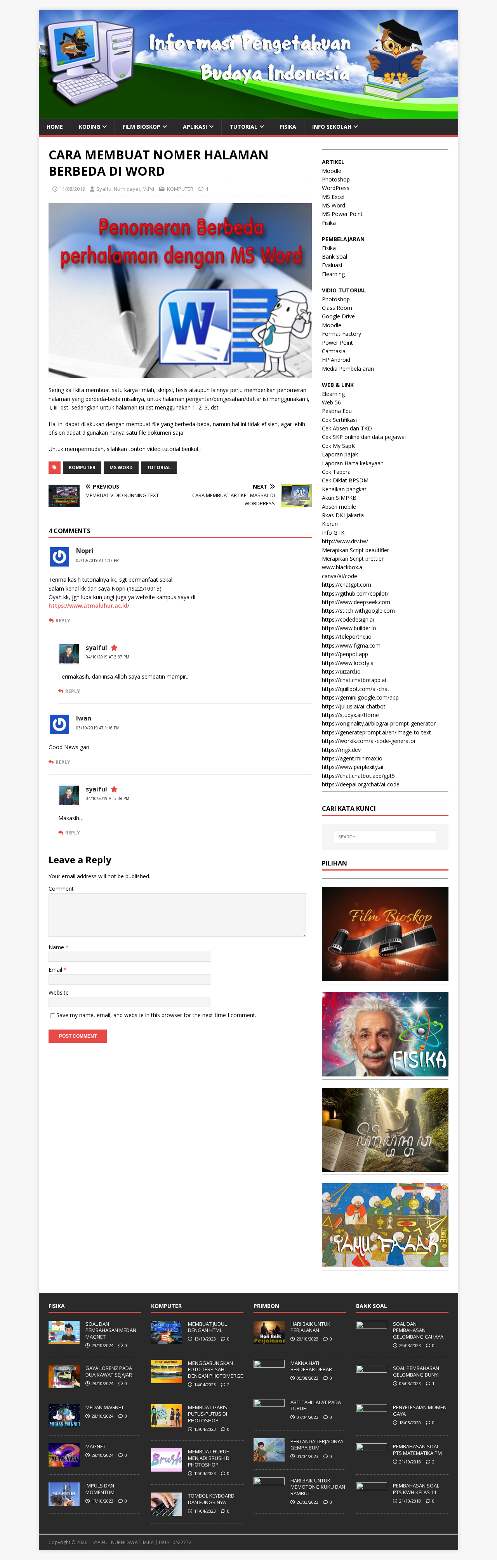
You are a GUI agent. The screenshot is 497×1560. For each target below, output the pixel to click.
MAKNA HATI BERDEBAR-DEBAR (311, 1366)
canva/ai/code (339, 576)
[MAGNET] (64, 1462)
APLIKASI (195, 126)
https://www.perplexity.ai (352, 766)
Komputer (82, 467)
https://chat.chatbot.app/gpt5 (358, 775)
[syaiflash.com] (248, 113)
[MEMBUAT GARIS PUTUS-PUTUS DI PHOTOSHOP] (166, 1423)
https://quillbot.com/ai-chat (355, 689)
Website (59, 992)
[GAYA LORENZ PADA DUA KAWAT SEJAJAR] (64, 1383)
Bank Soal (334, 256)
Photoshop (336, 179)
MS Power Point (342, 214)
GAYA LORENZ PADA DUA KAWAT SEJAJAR (108, 1371)
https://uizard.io (341, 671)
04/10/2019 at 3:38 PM (107, 798)
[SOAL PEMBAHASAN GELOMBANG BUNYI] (371, 1383)
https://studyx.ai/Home (350, 715)
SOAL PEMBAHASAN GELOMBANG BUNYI (416, 1371)
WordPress (335, 188)
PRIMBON (266, 1306)
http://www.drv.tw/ (345, 541)
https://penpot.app (345, 654)
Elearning (333, 274)
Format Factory (341, 333)
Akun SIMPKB (339, 497)
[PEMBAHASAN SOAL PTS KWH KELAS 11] (371, 1501)
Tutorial (159, 467)
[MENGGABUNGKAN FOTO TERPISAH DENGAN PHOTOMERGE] (166, 1378)
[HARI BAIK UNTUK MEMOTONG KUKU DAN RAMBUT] (269, 1496)
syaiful (96, 647)
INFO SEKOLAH (331, 126)
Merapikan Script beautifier (355, 550)
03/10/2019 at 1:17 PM (98, 560)
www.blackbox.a (342, 567)
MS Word (121, 467)
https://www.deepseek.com (356, 602)
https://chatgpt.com (346, 584)
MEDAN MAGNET (104, 1407)
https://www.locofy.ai (348, 663)
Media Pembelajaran (348, 368)
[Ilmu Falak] (385, 1262)
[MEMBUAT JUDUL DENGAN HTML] (166, 1339)
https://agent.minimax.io (352, 758)
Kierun (330, 523)
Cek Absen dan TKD (347, 428)
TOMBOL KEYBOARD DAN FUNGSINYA (211, 1499)
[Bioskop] (385, 976)
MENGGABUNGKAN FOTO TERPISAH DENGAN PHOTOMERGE (215, 1370)
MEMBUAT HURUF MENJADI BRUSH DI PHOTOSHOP (209, 1458)
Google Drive (338, 316)
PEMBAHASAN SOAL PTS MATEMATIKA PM (417, 1449)
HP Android (336, 359)
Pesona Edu (337, 411)
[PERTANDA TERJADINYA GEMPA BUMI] (269, 1457)
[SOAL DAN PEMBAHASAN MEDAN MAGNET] (64, 1339)
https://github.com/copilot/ (355, 593)
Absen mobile (339, 506)
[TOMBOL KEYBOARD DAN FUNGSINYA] (166, 1511)
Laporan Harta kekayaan (353, 463)
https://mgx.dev (341, 749)
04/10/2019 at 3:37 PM (107, 657)
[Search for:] (385, 836)
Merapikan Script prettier (353, 558)
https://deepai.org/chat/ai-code (361, 784)
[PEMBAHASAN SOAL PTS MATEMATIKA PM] (371, 1462)
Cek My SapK (338, 445)
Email (56, 969)
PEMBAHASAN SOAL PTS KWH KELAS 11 (416, 1489)
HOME (55, 126)
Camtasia (334, 351)
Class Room (337, 307)
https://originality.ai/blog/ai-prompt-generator (379, 723)
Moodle (331, 170)
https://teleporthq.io (347, 636)
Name (57, 947)
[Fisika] (385, 1072)
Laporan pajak (340, 454)
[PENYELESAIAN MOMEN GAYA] (371, 1423)
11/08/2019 (72, 188)
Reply (63, 620)
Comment (61, 888)
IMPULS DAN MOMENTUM (100, 1489)
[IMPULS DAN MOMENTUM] (64, 1501)
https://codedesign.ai (348, 619)
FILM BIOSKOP (141, 126)
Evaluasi (332, 265)
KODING (89, 126)
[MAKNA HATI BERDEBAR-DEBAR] (269, 1378)
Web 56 (331, 402)
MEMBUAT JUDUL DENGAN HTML (207, 1327)
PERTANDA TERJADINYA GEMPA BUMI (316, 1444)
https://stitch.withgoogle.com (358, 610)
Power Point (337, 342)
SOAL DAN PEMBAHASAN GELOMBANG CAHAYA (418, 1330)
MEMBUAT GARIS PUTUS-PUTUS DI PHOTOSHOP (207, 1414)
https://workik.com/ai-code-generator (369, 741)
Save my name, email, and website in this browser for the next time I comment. (156, 1015)
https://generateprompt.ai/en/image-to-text (376, 732)
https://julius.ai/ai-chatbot (354, 706)
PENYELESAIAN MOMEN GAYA (420, 1410)
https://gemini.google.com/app (360, 697)
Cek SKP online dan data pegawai (364, 437)
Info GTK (333, 532)
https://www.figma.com (351, 645)
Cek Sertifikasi (339, 419)
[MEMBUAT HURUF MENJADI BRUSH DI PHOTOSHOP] (166, 1467)
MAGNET (95, 1446)
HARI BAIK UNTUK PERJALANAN (310, 1327)
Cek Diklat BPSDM (345, 480)
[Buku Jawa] (385, 1167)
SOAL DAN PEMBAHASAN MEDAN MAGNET (110, 1330)
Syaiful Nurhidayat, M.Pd (125, 188)
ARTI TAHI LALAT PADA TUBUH (315, 1405)
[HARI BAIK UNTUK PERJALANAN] (269, 1339)
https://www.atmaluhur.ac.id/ (89, 605)
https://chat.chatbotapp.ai (354, 680)
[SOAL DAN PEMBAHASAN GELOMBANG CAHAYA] (371, 1339)
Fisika (329, 222)
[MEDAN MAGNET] (64, 1423)
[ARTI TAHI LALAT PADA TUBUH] (269, 1418)
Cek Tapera (336, 471)
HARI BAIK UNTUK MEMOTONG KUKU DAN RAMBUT (317, 1487)
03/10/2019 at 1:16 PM (98, 728)
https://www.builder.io (349, 628)
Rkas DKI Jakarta (343, 515)
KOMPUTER (180, 188)
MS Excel (333, 196)
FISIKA (288, 126)
